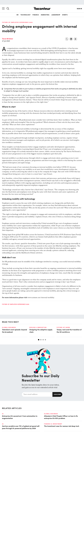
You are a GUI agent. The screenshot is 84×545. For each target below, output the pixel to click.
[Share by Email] (75, 39)
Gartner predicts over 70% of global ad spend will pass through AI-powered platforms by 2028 (20, 427)
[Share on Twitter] (67, 39)
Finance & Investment (53, 424)
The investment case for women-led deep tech (61, 426)
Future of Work (63, 327)
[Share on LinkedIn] (71, 39)
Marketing (45, 15)
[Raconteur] (42, 8)
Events (65, 15)
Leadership (55, 15)
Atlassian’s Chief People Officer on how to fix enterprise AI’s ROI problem (61, 417)
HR (17, 15)
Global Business (9, 327)
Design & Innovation (38, 327)
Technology (25, 15)
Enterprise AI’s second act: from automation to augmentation (19, 417)
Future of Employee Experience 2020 (17, 22)
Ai (3, 413)
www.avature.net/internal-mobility (41, 297)
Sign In (79, 9)
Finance (35, 15)
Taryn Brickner (7, 38)
